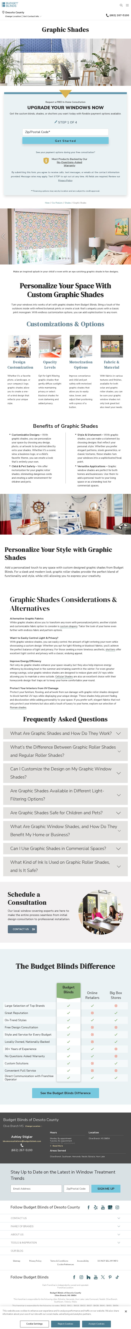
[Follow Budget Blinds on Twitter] (103, 1277)
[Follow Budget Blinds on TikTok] (117, 1277)
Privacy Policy (65, 180)
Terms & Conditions (59, 1261)
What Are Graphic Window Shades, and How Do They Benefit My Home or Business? (63, 831)
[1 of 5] (60, 258)
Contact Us (21, 929)
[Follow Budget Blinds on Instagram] (117, 1207)
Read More (58, 1146)
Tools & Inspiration (24, 1242)
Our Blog (17, 1251)
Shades (68, 203)
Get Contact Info (31, 16)
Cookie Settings (34, 1323)
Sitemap (16, 1261)
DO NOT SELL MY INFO (108, 1261)
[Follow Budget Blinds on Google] (110, 1207)
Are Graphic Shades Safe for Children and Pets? (56, 813)
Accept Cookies (96, 1323)
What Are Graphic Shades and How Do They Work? (61, 733)
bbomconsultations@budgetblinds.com (22, 1141)
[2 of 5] (62, 258)
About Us (17, 1234)
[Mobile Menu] (127, 5)
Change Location (32, 1126)
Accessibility (83, 1261)
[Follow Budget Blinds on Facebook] (88, 1207)
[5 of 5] (71, 258)
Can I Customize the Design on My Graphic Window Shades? (61, 773)
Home (47, 203)
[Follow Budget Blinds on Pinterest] (110, 1277)
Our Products (57, 203)
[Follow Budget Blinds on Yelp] (95, 1207)
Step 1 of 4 (67, 122)
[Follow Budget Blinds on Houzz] (88, 1277)
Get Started (65, 141)
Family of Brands (22, 1226)
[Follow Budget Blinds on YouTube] (103, 1207)
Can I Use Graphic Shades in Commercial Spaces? (58, 848)
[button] (13, 16)
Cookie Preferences (65, 1264)
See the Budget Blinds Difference (65, 1093)
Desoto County (14, 12)
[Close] (125, 1311)
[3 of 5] (65, 258)
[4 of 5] (68, 258)
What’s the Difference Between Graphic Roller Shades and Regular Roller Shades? (63, 751)
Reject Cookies (65, 1323)
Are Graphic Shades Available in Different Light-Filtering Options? (57, 795)
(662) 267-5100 (119, 15)
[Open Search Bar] (121, 5)
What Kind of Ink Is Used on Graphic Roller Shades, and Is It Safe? (60, 866)
